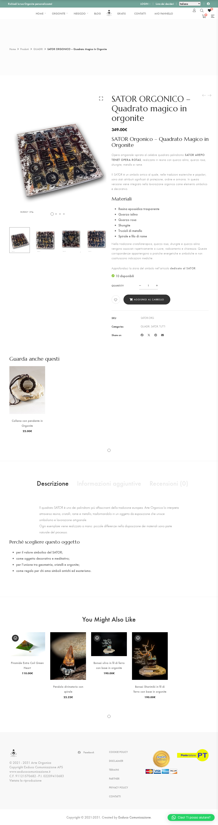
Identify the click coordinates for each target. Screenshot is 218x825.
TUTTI (162, 326)
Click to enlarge (101, 98)
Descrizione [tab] (53, 483)
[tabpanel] (27, 399)
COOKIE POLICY (118, 752)
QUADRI (38, 49)
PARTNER (114, 778)
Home (12, 49)
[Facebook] (142, 335)
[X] (148, 335)
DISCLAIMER (116, 760)
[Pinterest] (155, 335)
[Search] (202, 10)
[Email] (162, 335)
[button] (191, 817)
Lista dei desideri (165, 3)
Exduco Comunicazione (134, 817)
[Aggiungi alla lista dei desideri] (116, 300)
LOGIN (144, 3)
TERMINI (114, 769)
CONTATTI (115, 796)
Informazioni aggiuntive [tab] (109, 483)
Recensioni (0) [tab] (169, 483)
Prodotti (24, 49)
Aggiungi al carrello (149, 299)
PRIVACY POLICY (118, 787)
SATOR (154, 326)
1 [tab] (109, 450)
